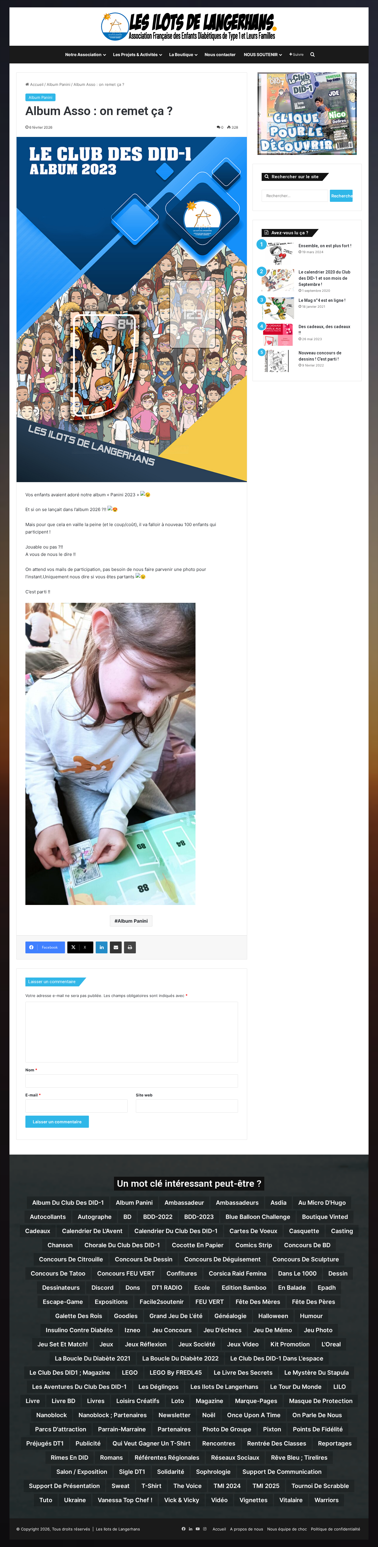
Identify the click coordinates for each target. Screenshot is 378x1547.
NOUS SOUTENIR (261, 54)
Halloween (273, 1316)
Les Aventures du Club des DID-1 (79, 1386)
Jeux (106, 1344)
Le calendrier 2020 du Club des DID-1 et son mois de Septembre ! (324, 278)
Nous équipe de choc (287, 1529)
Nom (31, 1070)
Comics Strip (253, 1245)
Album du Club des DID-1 (68, 1202)
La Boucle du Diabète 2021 (93, 1358)
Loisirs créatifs (137, 1400)
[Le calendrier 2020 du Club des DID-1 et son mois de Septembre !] (278, 280)
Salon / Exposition (81, 1471)
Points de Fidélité (318, 1429)
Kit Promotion (290, 1344)
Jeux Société (196, 1344)
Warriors (327, 1500)
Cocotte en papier (198, 1245)
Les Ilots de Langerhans (224, 1386)
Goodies (126, 1316)
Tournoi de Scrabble (320, 1485)
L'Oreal (331, 1344)
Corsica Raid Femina (237, 1273)
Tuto (45, 1500)
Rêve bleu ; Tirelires (299, 1457)
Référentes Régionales (167, 1457)
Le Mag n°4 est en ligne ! (322, 300)
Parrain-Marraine (122, 1429)
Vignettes (253, 1500)
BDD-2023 (199, 1216)
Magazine (209, 1400)
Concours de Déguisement (222, 1259)
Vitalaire (291, 1500)
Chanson (60, 1245)
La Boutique (181, 54)
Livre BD (63, 1400)
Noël (208, 1415)
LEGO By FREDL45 (176, 1372)
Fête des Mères (258, 1301)
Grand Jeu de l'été (176, 1316)
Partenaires (174, 1429)
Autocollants (48, 1216)
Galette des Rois (78, 1316)
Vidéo (219, 1500)
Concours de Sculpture (306, 1259)
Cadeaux (37, 1231)
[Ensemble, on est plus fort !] (278, 254)
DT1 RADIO (167, 1287)
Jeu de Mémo (272, 1330)
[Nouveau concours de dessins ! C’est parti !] (278, 361)
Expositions (111, 1301)
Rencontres (218, 1443)
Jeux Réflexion (146, 1344)
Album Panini (58, 84)
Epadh (327, 1287)
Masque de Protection (321, 1400)
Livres (96, 1400)
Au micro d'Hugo (322, 1202)
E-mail (33, 1095)
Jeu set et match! (63, 1344)
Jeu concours (172, 1330)
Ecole (202, 1287)
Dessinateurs (61, 1287)
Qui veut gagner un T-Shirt (151, 1443)
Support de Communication (282, 1471)
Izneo (132, 1330)
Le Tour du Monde (296, 1386)
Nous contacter (220, 54)
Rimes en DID (69, 1457)
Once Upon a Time (254, 1415)
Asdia (278, 1202)
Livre (33, 1400)
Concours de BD (307, 1245)
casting (342, 1231)
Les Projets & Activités (135, 54)
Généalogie (230, 1316)
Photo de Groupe (227, 1429)
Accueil (36, 84)
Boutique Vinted (325, 1216)
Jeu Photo (318, 1330)
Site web (144, 1095)
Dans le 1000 (297, 1273)
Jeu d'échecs (222, 1330)
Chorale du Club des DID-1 (122, 1245)
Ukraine (75, 1500)
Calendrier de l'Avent (92, 1231)
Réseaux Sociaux (235, 1457)
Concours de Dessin (143, 1259)
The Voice (187, 1485)
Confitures (182, 1273)
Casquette (304, 1231)
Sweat (121, 1485)
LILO (339, 1386)
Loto (177, 1400)
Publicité (88, 1443)
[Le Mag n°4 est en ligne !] (278, 308)
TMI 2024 (227, 1485)
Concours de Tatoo (58, 1273)
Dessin (338, 1273)
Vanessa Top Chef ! (125, 1500)
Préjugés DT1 (45, 1443)
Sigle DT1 (132, 1471)
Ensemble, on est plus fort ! (325, 245)
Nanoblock (51, 1415)
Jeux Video (243, 1344)
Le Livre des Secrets (243, 1372)
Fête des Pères (313, 1301)
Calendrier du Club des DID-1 (176, 1231)
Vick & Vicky (181, 1500)
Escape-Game (63, 1301)
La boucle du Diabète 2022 (180, 1358)
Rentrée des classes (276, 1443)
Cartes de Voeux (253, 1231)
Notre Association (83, 54)
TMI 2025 (266, 1485)
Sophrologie (213, 1471)
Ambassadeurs (237, 1202)
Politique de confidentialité (335, 1529)
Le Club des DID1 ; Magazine (70, 1372)
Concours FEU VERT (126, 1273)
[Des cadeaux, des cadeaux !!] (278, 335)
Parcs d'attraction (60, 1429)
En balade (292, 1287)
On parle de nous (317, 1415)
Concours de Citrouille (71, 1259)
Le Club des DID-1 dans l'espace (276, 1358)
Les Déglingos (159, 1386)
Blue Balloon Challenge (258, 1216)
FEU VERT (209, 1301)
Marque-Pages (256, 1400)
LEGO (130, 1372)
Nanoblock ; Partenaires (113, 1415)
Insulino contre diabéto (79, 1330)
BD (127, 1216)
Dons (133, 1287)
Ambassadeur (184, 1202)
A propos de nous (246, 1529)
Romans (111, 1457)
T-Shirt (151, 1485)
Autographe (95, 1216)
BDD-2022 (157, 1216)
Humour (311, 1316)
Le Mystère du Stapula (316, 1372)
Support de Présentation (64, 1485)
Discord (103, 1287)
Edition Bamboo (244, 1287)
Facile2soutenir (162, 1301)
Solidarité (170, 1471)
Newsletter (174, 1415)
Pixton (272, 1429)
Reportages (335, 1443)
